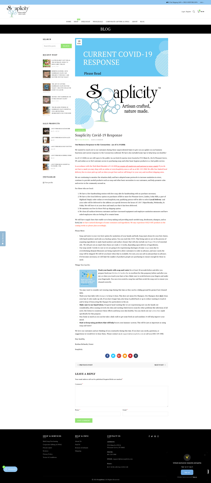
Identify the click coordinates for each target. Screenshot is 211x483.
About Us (78, 441)
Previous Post (86, 365)
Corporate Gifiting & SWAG (52, 444)
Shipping (78, 451)
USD (201, 2)
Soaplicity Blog (80, 130)
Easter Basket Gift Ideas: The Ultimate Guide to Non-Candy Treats (61, 62)
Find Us (77, 444)
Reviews (45, 451)
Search (66, 46)
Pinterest (130, 356)
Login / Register (186, 12)
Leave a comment (97, 140)
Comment (79, 384)
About (135, 22)
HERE (133, 239)
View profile (49, 183)
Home (68, 22)
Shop (77, 21)
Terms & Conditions (50, 457)
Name (77, 410)
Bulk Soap (85, 22)
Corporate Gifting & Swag (117, 22)
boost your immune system (125, 323)
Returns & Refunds (81, 448)
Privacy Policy (48, 454)
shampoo (102, 296)
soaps (146, 248)
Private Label (47, 448)
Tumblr (136, 356)
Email (125, 356)
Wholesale (98, 22)
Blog (142, 22)
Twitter (113, 356)
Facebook (107, 356)
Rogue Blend (153, 242)
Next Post (159, 365)
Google (119, 356)
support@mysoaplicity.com (133, 334)
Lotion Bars (156, 311)
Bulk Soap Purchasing (50, 441)
